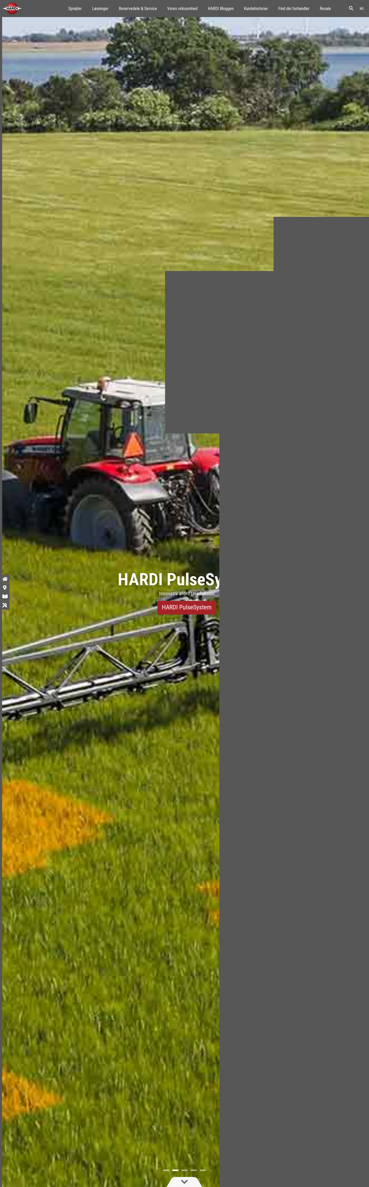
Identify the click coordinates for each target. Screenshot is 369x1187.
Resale (325, 8)
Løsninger (100, 8)
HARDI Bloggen (221, 8)
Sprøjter (75, 8)
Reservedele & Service (138, 8)
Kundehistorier (256, 8)
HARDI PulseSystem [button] (184, 607)
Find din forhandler (293, 8)
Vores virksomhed (182, 8)
